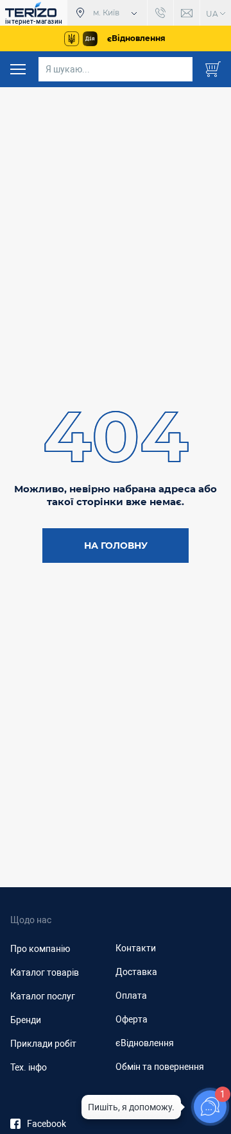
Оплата (131, 995)
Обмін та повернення (160, 1067)
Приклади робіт (43, 1043)
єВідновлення (145, 1043)
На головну (116, 545)
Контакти (136, 948)
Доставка (136, 972)
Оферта (132, 1019)
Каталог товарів (44, 972)
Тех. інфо (28, 1067)
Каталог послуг (42, 996)
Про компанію (40, 949)
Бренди (25, 1020)
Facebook (46, 1124)
